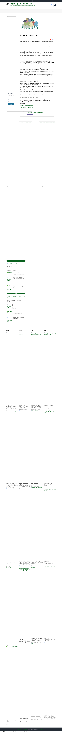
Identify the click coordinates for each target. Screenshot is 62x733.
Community (49, 9)
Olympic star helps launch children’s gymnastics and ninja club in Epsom (12, 485)
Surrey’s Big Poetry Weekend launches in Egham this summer (50, 717)
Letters (38, 0)
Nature (23, 9)
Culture (10, 299)
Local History (19, 299)
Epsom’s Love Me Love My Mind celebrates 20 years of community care (36, 407)
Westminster (38, 9)
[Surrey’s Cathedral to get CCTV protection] (37, 446)
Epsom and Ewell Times (15, 307)
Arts (43, 9)
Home (8, 0)
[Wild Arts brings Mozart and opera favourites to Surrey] (9, 313)
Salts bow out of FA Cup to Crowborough (11, 407)
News (8, 9)
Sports (19, 9)
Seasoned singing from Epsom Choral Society (49, 640)
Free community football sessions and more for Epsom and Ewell (11, 563)
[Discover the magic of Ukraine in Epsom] (9, 306)
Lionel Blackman (15, 313)
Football (7, 405)
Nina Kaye (20, 409)
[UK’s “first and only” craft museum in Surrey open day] (9, 287)
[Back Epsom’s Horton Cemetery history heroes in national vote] (25, 446)
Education (14, 299)
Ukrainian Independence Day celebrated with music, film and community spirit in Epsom (24, 407)
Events (27, 0)
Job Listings (15, 11)
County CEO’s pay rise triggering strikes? (26, 107)
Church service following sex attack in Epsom (36, 717)
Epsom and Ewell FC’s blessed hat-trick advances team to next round (12, 642)
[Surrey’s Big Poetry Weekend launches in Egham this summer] (50, 678)
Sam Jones (8, 302)
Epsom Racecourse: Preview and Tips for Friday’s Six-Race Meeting (11, 720)
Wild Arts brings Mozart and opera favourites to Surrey (49, 563)
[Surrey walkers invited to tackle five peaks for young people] (25, 524)
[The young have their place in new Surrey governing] (16, 264)
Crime (16, 9)
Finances (24, 33)
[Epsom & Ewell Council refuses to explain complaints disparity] (9, 280)
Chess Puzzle (9, 11)
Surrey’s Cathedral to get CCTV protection (37, 484)
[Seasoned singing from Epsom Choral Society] (50, 601)
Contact (18, 0)
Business (28, 9)
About (11, 0)
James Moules (9, 270)
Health (24, 561)
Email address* (10, 93)
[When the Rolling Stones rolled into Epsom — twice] (9, 319)
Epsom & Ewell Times (21, 3)
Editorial (33, 9)
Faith (36, 405)
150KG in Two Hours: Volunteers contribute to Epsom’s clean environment (36, 640)
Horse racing (8, 718)
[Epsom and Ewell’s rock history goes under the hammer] (16, 296)
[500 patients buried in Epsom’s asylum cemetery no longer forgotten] (25, 681)
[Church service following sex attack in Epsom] (37, 679)
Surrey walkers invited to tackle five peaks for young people (24, 563)
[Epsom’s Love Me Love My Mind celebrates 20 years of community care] (37, 368)
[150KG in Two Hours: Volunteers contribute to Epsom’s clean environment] (37, 601)
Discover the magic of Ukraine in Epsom (49, 485)
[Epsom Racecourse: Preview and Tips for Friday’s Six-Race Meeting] (12, 681)
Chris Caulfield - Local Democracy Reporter (35, 112)
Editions (30, 0)
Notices (34, 0)
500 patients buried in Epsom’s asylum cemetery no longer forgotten (24, 722)
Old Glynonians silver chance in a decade (47, 122)
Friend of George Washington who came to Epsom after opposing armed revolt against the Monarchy (37, 562)
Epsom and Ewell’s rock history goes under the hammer (49, 408)
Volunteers (25, 405)
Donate (14, 0)
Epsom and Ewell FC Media (10, 408)
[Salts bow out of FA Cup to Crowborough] (12, 368)
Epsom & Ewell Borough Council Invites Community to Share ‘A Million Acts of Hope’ (24, 641)
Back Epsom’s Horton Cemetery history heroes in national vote (24, 486)
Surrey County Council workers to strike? (26, 105)
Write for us (22, 0)
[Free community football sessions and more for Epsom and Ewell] (9, 273)
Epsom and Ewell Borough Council (18, 274)
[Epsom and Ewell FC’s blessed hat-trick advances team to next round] (12, 602)
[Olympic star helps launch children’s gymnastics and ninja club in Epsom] (12, 446)
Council (11, 9)
